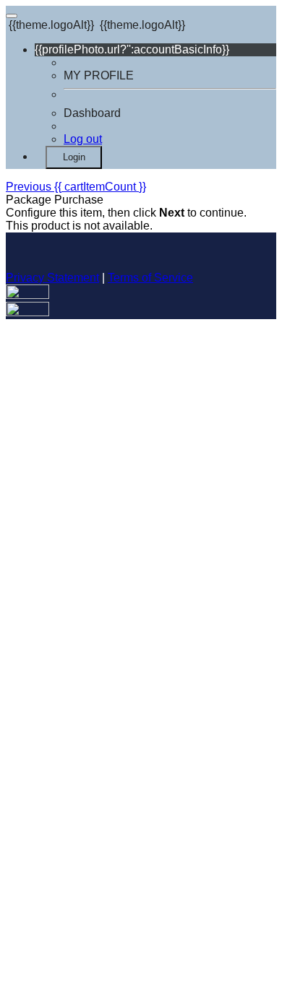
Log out (83, 139)
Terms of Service (150, 277)
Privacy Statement (52, 277)
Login (74, 157)
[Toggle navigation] (11, 16)
